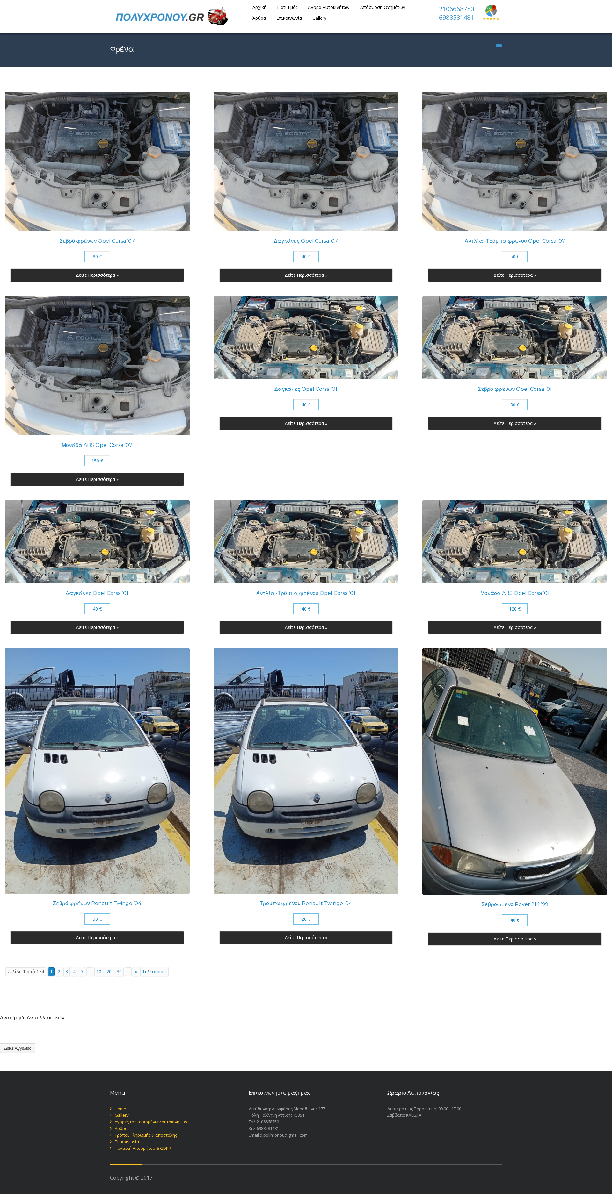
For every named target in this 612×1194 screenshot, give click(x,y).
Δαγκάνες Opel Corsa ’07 (306, 241)
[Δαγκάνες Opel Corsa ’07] (306, 161)
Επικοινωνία (289, 18)
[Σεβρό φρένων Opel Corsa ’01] (514, 337)
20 (109, 972)
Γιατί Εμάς (287, 7)
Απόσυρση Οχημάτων (382, 7)
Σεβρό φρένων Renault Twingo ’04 (97, 903)
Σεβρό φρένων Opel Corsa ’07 (97, 241)
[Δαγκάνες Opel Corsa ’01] (306, 337)
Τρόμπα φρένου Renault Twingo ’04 (306, 903)
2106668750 (456, 8)
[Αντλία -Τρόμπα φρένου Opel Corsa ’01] (306, 541)
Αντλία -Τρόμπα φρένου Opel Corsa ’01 (305, 593)
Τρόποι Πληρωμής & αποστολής (146, 1135)
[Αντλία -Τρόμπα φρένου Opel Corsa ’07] (514, 161)
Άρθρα (259, 18)
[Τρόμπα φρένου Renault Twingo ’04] (306, 771)
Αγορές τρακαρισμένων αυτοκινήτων (151, 1122)
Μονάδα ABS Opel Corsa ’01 (515, 593)
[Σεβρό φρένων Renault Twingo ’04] (97, 771)
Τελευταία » (154, 972)
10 (98, 972)
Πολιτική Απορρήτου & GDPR (143, 1148)
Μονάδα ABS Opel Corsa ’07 (97, 445)
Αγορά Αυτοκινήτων (329, 7)
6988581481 (456, 17)
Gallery (319, 18)
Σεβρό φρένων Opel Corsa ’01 (515, 389)
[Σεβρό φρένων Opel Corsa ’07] (97, 161)
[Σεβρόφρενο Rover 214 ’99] (514, 771)
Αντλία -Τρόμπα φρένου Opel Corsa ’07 (515, 241)
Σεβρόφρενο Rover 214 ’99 (515, 904)
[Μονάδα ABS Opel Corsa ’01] (514, 541)
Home (120, 1109)
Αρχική (259, 7)
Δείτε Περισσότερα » (97, 275)
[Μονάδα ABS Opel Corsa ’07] (97, 365)
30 (119, 972)
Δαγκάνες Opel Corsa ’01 (305, 389)
